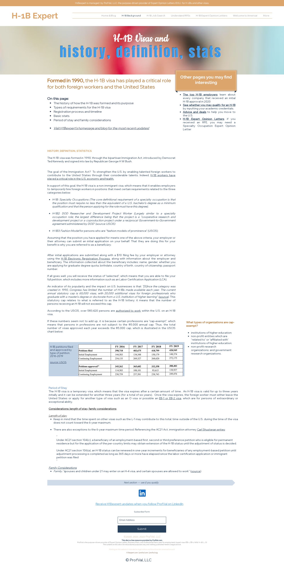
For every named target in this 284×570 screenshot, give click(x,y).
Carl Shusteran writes (211, 429)
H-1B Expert (35, 15)
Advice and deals (194, 112)
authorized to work (128, 310)
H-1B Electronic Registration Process (85, 258)
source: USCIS (58, 362)
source (163, 297)
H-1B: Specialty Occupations (70, 199)
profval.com (143, 552)
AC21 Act (162, 429)
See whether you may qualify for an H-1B (209, 105)
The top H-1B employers (200, 94)
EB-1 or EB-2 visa (170, 398)
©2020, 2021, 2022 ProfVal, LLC (142, 536)
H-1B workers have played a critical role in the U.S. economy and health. (111, 176)
